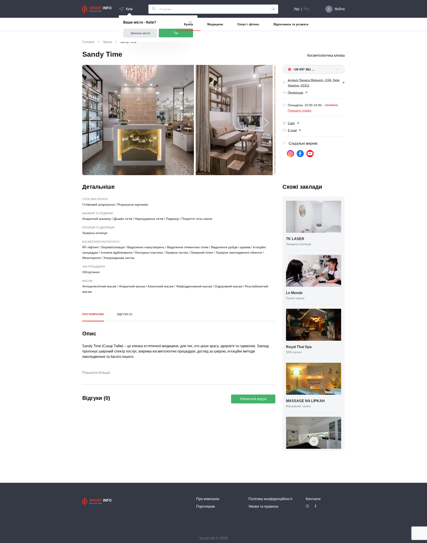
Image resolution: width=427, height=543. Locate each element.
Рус (307, 9)
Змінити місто (140, 33)
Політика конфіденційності (270, 499)
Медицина (215, 24)
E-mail (292, 130)
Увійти (339, 9)
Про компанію (93, 314)
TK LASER (295, 239)
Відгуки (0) (124, 314)
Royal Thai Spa (299, 347)
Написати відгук (253, 399)
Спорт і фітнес (248, 24)
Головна (88, 42)
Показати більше (96, 373)
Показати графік (299, 110)
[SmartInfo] (97, 9)
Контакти (313, 499)
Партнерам (205, 506)
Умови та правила (263, 506)
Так (176, 33)
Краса (188, 24)
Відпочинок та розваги (291, 24)
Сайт (291, 123)
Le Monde (294, 293)
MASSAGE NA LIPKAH (305, 401)
